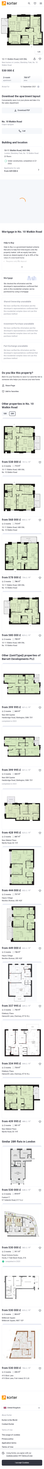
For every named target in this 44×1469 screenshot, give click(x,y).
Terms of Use (27, 1456)
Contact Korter (8, 1424)
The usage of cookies (11, 1435)
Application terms (9, 1443)
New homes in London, (11, 62)
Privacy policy (7, 1439)
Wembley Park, (26, 62)
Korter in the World (9, 1420)
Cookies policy (12, 1456)
